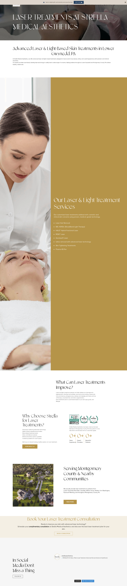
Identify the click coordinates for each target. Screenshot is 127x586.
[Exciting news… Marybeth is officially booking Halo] (92, 566)
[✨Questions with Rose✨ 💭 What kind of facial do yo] (76, 566)
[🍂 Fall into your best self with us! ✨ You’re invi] (107, 566)
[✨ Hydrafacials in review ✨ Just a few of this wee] (61, 566)
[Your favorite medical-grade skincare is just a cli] (92, 574)
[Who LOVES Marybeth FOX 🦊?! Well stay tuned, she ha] (107, 574)
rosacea (83, 396)
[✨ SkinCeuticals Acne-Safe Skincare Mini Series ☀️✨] (76, 574)
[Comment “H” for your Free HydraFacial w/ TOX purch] (61, 574)
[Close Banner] (125, 2)
